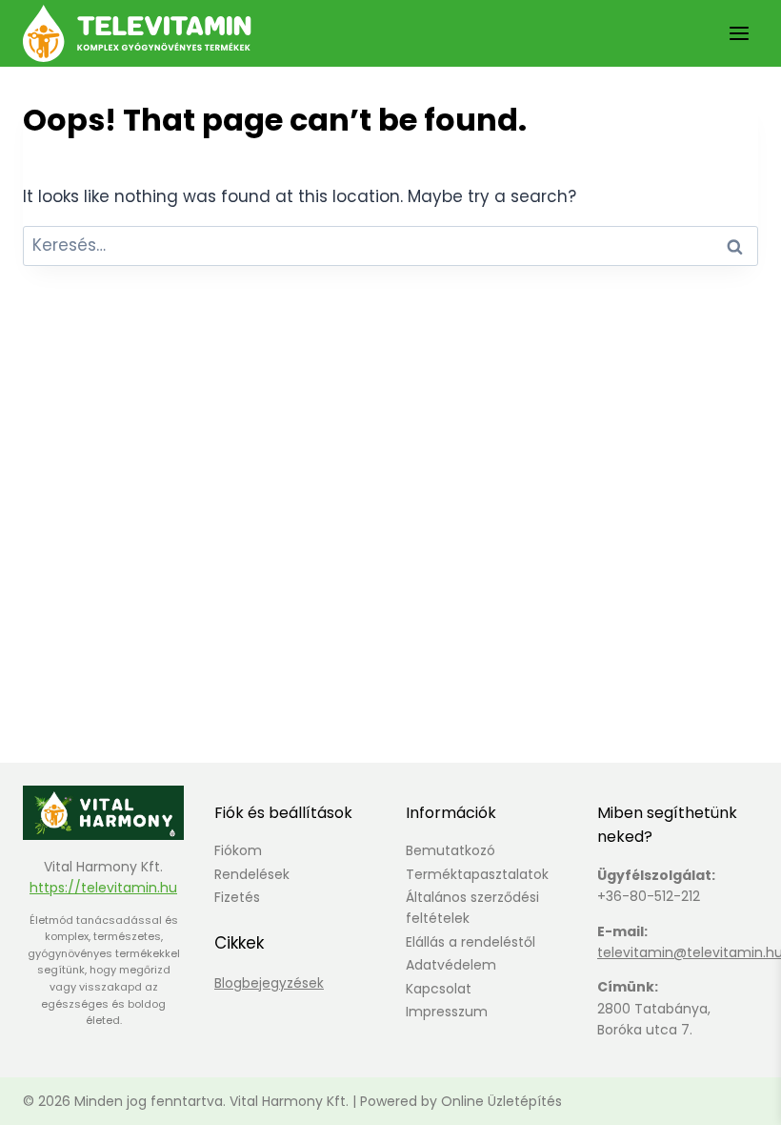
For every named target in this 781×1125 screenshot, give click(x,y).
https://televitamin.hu (103, 887)
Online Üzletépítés (501, 1101)
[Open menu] (738, 33)
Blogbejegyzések (269, 983)
